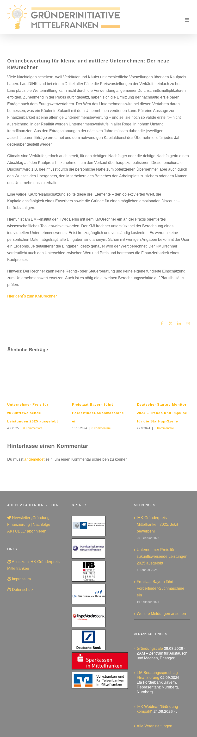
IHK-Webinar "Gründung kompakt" (157, 709)
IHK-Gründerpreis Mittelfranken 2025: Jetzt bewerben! (157, 524)
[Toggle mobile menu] (187, 19)
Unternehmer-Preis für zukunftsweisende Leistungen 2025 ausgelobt (32, 413)
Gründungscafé (150, 648)
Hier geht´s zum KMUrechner (32, 296)
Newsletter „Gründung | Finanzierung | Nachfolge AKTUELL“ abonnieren (29, 524)
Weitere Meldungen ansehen (161, 614)
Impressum (21, 579)
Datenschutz (22, 590)
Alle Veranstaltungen (154, 726)
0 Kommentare (33, 428)
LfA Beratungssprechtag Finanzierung (157, 675)
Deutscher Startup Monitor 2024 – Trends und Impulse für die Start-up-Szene (162, 413)
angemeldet (34, 459)
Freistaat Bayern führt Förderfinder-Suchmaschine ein (98, 413)
